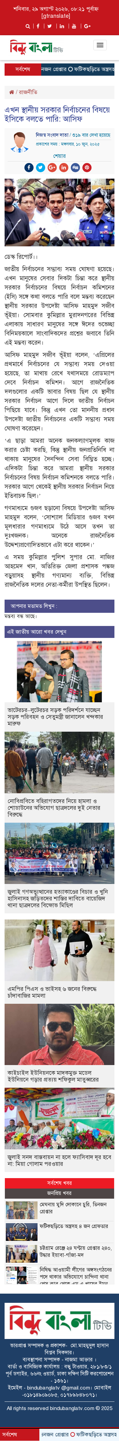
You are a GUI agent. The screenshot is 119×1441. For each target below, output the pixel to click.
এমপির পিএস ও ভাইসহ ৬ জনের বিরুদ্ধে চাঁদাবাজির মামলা (52, 992)
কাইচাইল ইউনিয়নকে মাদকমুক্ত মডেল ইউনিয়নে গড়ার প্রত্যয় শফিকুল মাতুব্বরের (53, 1076)
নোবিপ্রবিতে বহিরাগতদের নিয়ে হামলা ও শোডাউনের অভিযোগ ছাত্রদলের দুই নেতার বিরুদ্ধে (54, 808)
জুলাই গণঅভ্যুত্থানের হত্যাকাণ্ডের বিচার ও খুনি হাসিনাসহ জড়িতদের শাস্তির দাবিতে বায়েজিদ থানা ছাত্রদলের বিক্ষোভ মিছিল (58, 898)
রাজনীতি (28, 92)
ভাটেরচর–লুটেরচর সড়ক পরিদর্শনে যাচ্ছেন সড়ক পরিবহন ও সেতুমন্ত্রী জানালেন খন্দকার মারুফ (55, 717)
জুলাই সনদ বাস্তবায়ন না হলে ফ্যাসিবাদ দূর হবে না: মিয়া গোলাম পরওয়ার (59, 1160)
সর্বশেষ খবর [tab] (59, 1183)
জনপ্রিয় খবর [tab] (59, 1193)
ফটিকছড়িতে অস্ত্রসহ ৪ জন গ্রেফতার (74, 1226)
